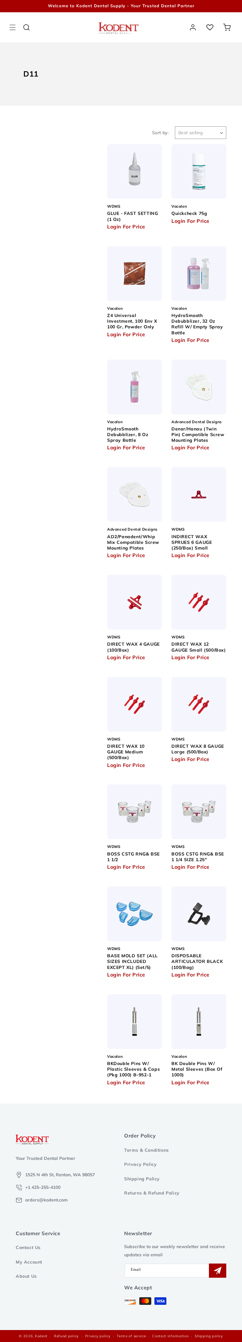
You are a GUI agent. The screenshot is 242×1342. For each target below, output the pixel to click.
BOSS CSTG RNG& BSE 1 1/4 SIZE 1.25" (197, 856)
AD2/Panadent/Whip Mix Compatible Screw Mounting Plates (133, 542)
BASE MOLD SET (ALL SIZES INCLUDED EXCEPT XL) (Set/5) (132, 961)
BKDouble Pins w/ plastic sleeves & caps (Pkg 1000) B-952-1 (133, 1069)
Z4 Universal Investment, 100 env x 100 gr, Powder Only (132, 321)
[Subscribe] (217, 1271)
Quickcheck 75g (189, 213)
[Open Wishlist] (210, 27)
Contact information (170, 1336)
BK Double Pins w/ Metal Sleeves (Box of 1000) (196, 1069)
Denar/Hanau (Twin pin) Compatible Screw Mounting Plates (197, 434)
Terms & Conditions (146, 1150)
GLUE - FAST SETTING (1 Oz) (132, 216)
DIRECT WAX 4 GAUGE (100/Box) (133, 647)
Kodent (41, 1336)
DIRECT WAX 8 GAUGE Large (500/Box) (197, 749)
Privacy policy (98, 1336)
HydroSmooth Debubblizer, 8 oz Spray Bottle (127, 434)
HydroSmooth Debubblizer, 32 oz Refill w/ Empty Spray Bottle (197, 324)
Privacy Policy (140, 1164)
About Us (26, 1276)
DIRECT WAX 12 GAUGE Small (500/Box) (198, 647)
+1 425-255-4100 (42, 1187)
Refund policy (66, 1336)
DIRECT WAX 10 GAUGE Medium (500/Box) (126, 751)
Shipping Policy (142, 1179)
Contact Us (28, 1247)
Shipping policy (209, 1336)
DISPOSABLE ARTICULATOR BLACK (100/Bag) (197, 961)
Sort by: (160, 132)
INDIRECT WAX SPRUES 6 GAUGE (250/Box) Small (191, 542)
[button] (13, 27)
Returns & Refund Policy (152, 1193)
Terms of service (131, 1336)
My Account (29, 1262)
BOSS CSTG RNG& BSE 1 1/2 (133, 856)
